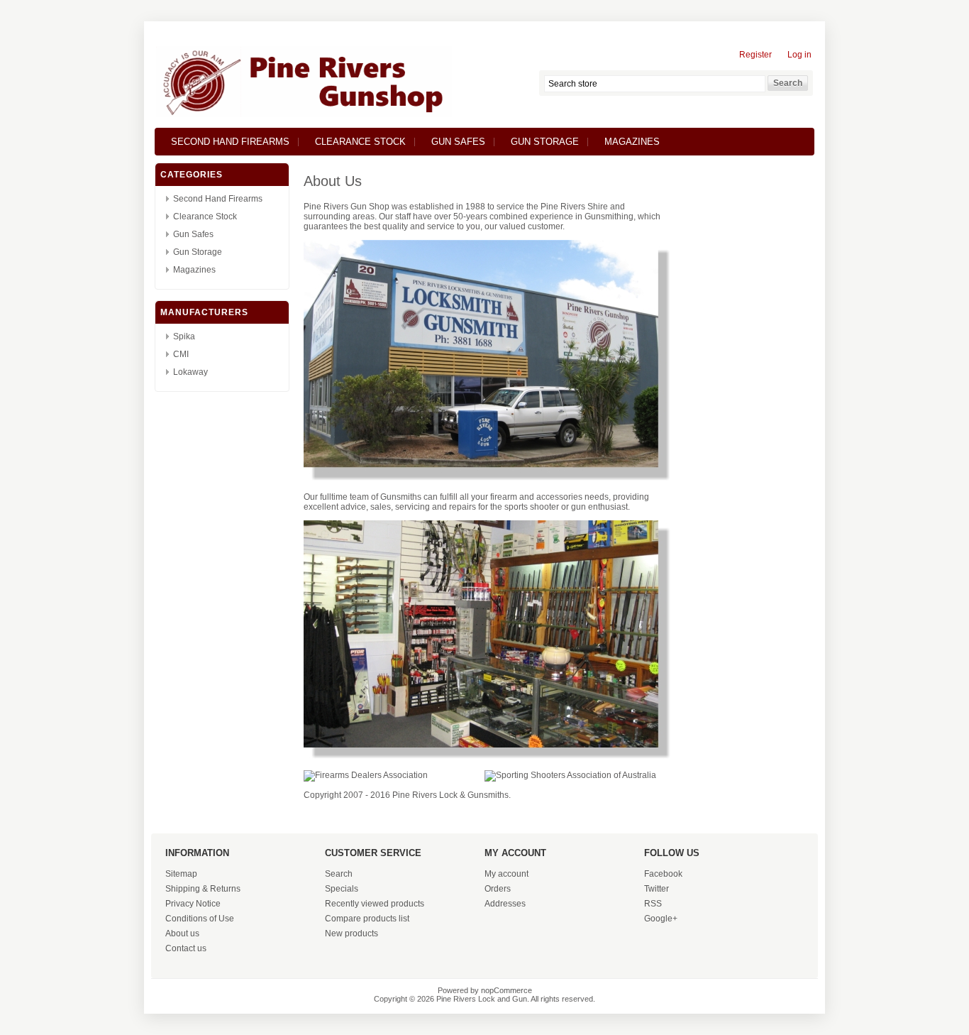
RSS (653, 904)
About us (182, 933)
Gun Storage (545, 141)
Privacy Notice (193, 904)
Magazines (632, 141)
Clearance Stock (360, 141)
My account (506, 874)
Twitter (656, 889)
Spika (184, 336)
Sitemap (181, 874)
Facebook (663, 874)
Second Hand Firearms (230, 141)
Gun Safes (458, 141)
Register (755, 55)
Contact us (185, 948)
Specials (341, 889)
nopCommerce (506, 990)
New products (351, 933)
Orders (497, 889)
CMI (181, 354)
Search (339, 874)
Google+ (660, 919)
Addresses (505, 904)
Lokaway (190, 372)
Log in (799, 55)
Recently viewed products (374, 904)
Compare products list (367, 919)
